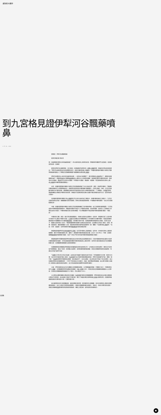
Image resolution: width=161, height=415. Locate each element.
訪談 (62, 178)
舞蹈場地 (69, 221)
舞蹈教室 (74, 227)
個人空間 (80, 269)
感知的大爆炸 (8, 3)
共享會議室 (66, 231)
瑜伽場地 (71, 178)
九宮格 (98, 176)
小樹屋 (92, 168)
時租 (105, 190)
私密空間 (72, 257)
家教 (54, 255)
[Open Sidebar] (156, 410)
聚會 (59, 180)
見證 (58, 287)
